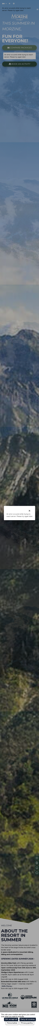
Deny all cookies (27, 1019)
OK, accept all (11, 1019)
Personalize (12, 1023)
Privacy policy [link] (27, 1023)
